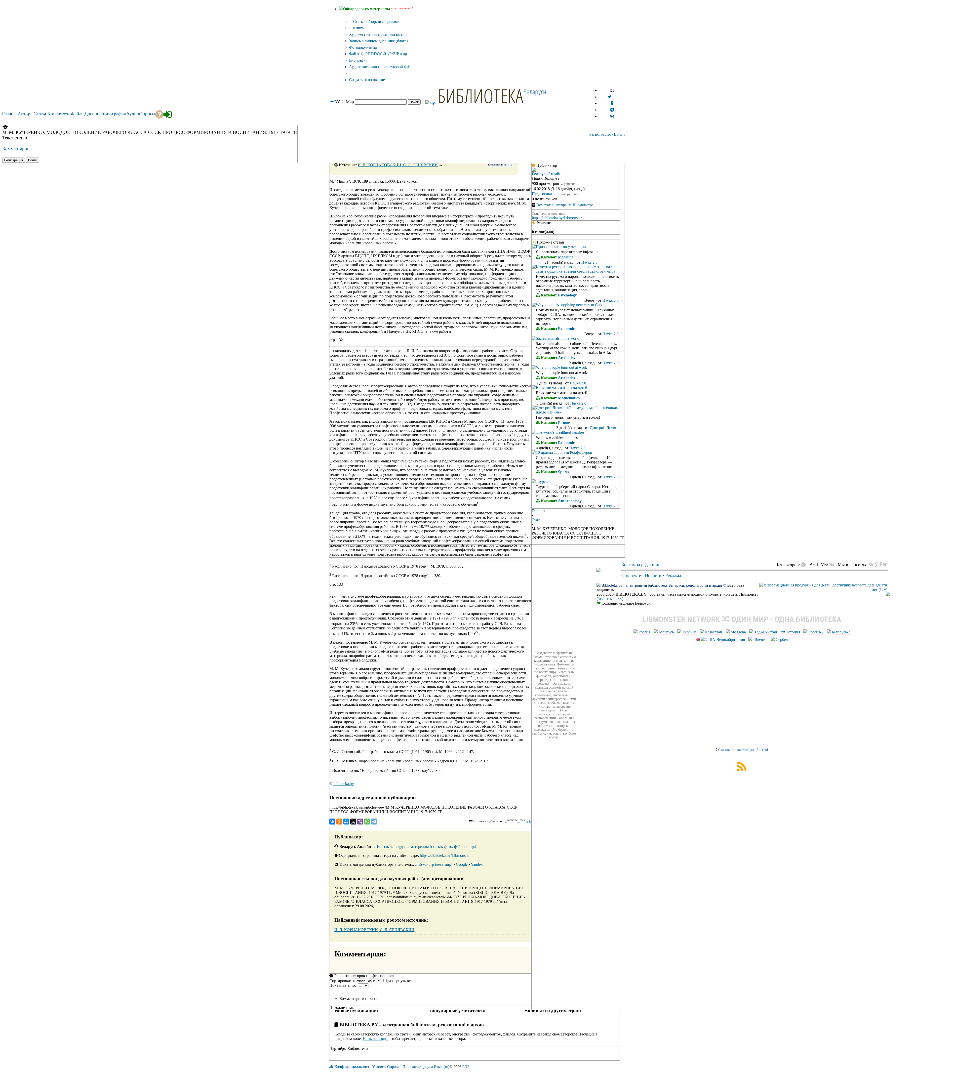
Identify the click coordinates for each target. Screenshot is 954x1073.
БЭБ (466, 1067)
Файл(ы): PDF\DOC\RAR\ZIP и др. (378, 54)
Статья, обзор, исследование (376, 21)
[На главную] (598, 570)
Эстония (793, 632)
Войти (619, 134)
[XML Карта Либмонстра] (742, 770)
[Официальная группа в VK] (612, 116)
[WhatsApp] (367, 822)
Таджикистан (765, 632)
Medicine (565, 257)
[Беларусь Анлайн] (534, 170)
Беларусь (666, 632)
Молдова (738, 632)
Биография (358, 60)
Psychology (567, 295)
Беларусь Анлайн (546, 174)
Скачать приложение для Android (743, 750)
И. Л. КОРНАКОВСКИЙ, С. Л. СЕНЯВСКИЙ (398, 165)
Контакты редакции (640, 564)
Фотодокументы (363, 47)
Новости (653, 575)
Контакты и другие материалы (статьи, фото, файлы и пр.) (426, 846)
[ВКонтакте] (332, 822)
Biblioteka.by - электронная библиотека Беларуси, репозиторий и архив (661, 585)
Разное (564, 422)
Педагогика (542, 194)
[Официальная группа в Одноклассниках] (612, 103)
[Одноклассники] (339, 822)
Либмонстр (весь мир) (433, 864)
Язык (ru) (441, 1067)
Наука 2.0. (589, 262)
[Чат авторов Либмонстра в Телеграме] (612, 110)
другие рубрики (568, 194)
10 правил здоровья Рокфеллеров (564, 452)
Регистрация (600, 134)
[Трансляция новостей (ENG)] (609, 97)
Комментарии (16, 148)
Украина (689, 632)
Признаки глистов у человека (561, 247)
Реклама (673, 575)
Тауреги (543, 481)
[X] (353, 822)
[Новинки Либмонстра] (876, 564)
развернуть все (399, 981)
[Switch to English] (612, 90)
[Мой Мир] (346, 822)
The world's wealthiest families (560, 432)
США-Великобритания (725, 639)
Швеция (760, 639)
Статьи (538, 520)
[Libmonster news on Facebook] (880, 564)
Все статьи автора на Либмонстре (565, 205)
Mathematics (569, 398)
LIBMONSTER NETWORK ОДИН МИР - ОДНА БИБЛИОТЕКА (742, 619)
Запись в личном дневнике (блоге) (378, 41)
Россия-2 (815, 632)
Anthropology (570, 501)
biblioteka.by (343, 784)
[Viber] (360, 822)
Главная (538, 511)
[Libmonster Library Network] (888, 594)
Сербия (782, 639)
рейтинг (569, 184)
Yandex (477, 864)
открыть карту (610, 599)
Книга (358, 28)
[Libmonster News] (885, 564)
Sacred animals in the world (557, 338)
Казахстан (713, 632)
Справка (394, 1067)
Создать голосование (367, 80)
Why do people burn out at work (561, 367)
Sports (563, 472)
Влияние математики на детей (561, 387)
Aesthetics (566, 358)
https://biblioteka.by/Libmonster (445, 855)
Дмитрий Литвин (605, 428)
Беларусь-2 (841, 632)
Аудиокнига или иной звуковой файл (380, 67)
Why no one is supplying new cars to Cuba (569, 305)
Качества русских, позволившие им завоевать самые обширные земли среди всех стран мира (575, 269)
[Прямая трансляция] (832, 564)
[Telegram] (374, 822)
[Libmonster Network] (823, 589)
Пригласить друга (417, 1067)
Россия (644, 632)
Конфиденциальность (352, 1067)
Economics (567, 329)
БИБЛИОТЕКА (480, 96)
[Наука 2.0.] (534, 247)
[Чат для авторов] (804, 564)
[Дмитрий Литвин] (534, 408)
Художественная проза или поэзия (378, 34)
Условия (379, 1067)
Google (462, 864)
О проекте (631, 575)
